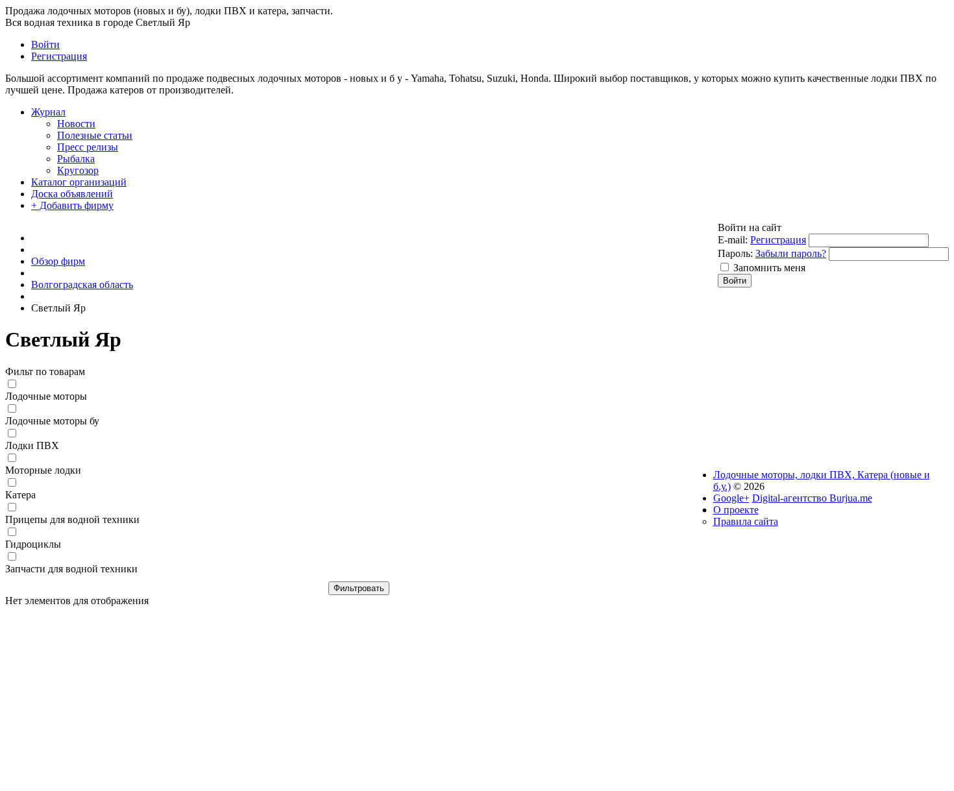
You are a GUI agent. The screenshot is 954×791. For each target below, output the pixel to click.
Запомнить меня (769, 267)
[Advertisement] (359, 697)
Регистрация (778, 239)
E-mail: (733, 239)
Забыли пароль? (790, 253)
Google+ (731, 498)
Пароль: (735, 253)
